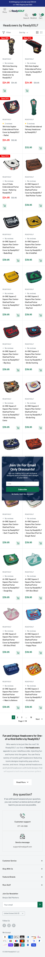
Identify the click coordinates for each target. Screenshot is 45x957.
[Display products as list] (41, 32)
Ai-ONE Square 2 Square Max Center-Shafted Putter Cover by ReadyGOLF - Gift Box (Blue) (33, 585)
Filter (8, 32)
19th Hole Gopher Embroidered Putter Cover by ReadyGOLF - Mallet (10, 130)
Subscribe (22, 489)
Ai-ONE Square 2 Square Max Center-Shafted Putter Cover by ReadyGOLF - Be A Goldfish (33, 247)
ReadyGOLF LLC (13, 952)
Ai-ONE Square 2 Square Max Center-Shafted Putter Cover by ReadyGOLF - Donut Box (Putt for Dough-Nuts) (33, 528)
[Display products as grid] (37, 32)
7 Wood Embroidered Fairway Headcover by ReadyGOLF (33, 129)
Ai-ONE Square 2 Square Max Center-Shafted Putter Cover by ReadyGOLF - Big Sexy (10, 357)
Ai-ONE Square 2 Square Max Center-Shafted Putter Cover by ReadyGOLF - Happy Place (33, 640)
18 (31, 717)
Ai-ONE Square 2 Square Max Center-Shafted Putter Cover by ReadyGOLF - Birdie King (33, 412)
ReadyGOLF (6, 59)
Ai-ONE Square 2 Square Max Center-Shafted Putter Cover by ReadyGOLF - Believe (10, 302)
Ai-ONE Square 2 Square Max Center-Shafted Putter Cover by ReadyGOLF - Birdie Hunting (33, 357)
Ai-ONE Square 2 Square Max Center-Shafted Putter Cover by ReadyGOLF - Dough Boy (10, 585)
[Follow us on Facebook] (4, 925)
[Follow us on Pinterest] (14, 925)
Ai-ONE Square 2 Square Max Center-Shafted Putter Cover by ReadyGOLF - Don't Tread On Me (10, 527)
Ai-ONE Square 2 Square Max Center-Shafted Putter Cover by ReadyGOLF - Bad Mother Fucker (33, 190)
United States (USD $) (11, 913)
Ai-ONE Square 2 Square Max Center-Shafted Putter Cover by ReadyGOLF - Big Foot (33, 302)
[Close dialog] (40, 459)
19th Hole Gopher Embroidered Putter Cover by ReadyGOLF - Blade (33, 70)
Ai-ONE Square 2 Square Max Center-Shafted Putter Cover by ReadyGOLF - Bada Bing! (10, 247)
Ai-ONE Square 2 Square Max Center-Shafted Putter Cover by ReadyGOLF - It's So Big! (33, 694)
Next (38, 719)
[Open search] (26, 15)
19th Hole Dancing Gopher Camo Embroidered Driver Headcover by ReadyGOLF (10, 72)
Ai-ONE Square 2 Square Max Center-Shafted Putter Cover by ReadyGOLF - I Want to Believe (10, 694)
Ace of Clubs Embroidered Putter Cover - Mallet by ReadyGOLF (10, 188)
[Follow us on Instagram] (9, 925)
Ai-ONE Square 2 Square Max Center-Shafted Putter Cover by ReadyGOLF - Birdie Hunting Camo (10, 413)
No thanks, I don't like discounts (23, 494)
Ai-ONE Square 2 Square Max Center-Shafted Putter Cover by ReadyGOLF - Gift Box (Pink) (10, 640)
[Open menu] (5, 9)
